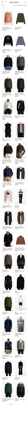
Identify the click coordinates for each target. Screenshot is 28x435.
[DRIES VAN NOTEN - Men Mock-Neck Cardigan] (8, 62)
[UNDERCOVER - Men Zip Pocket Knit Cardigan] (20, 261)
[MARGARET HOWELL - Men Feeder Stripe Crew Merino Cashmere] (20, 62)
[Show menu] (2, 2)
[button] (5, 2)
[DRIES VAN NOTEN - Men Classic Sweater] (20, 18)
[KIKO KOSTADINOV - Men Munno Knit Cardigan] (20, 129)
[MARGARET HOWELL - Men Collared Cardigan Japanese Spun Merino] (8, 84)
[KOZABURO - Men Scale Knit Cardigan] (20, 346)
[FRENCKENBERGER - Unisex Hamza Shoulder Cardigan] (20, 173)
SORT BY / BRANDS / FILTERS (20, 5)
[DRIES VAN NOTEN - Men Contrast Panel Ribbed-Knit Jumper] (8, 40)
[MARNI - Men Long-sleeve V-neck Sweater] (20, 389)
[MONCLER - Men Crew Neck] (20, 196)
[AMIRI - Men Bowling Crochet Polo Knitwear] (20, 303)
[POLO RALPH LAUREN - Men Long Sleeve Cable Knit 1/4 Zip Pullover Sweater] (8, 389)
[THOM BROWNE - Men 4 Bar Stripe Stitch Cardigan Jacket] (8, 346)
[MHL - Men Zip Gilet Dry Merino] (8, 129)
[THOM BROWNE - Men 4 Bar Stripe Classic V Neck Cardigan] (20, 324)
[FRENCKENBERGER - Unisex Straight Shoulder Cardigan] (8, 218)
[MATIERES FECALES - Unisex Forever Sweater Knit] (8, 282)
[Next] (23, 404)
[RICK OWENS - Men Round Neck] (20, 368)
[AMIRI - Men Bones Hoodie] (20, 282)
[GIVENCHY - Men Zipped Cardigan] (8, 368)
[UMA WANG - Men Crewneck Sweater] (8, 261)
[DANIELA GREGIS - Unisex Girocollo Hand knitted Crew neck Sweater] (8, 18)
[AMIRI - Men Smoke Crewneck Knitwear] (20, 106)
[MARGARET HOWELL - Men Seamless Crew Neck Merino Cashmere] (20, 84)
